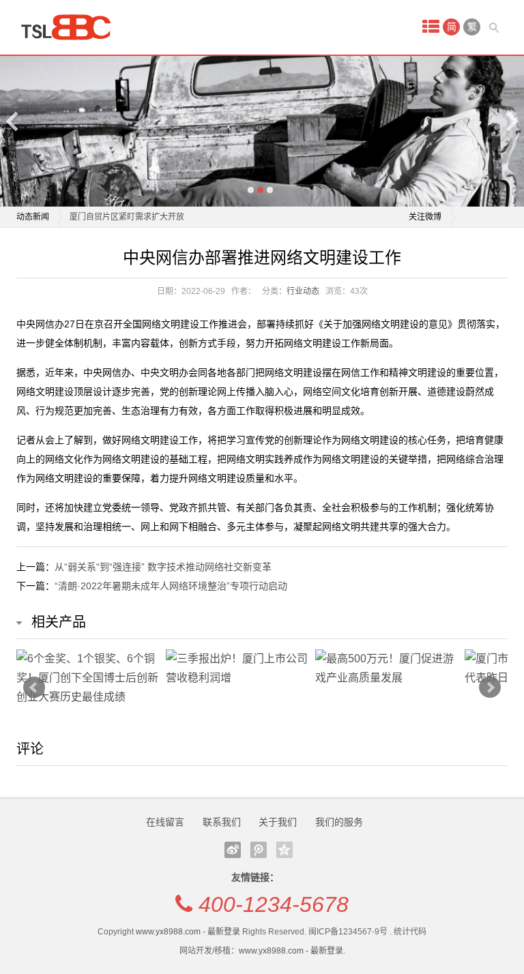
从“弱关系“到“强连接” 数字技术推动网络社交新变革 (163, 566)
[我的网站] (71, 27)
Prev (34, 687)
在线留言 (165, 821)
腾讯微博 (258, 850)
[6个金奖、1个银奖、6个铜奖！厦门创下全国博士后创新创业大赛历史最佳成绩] (87, 678)
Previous (13, 121)
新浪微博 (232, 850)
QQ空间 (284, 850)
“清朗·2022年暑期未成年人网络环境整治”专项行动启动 (171, 585)
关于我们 (278, 821)
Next (511, 121)
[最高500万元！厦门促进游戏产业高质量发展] (386, 668)
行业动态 (303, 291)
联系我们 (222, 821)
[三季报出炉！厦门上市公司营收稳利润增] (237, 668)
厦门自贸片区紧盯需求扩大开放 (127, 217)
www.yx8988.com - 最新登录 (188, 931)
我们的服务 (339, 821)
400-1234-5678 (274, 904)
